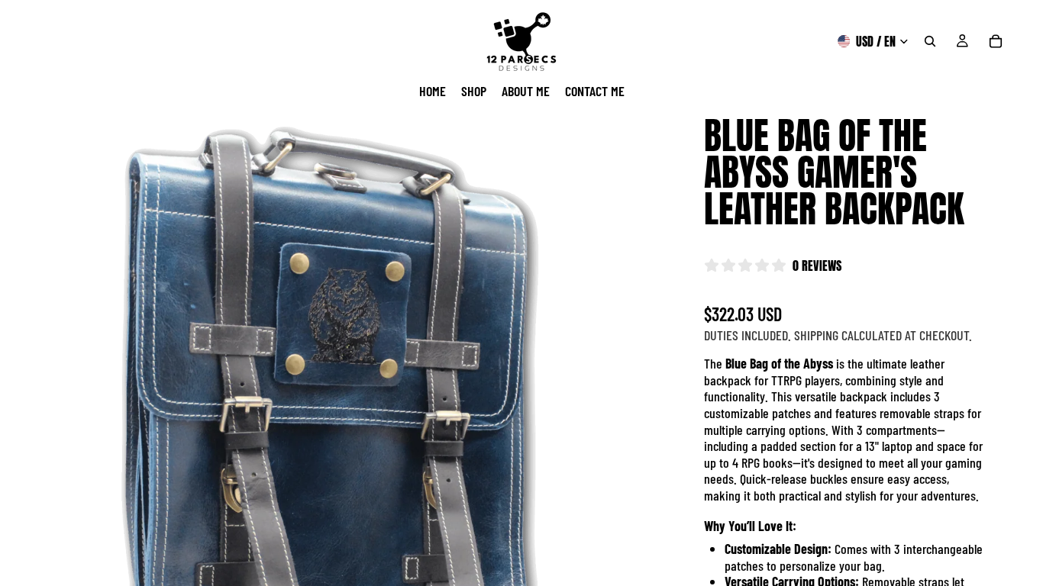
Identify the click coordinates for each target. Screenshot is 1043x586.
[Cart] (995, 41)
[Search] (930, 41)
